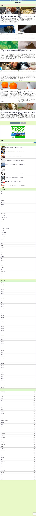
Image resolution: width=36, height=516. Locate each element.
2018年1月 (2, 378)
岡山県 (3, 267)
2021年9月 (2, 326)
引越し (2, 245)
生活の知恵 (2, 200)
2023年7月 (2, 291)
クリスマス (3, 236)
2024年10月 (3, 282)
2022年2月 (2, 319)
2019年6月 (2, 343)
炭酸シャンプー (3, 243)
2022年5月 (2, 313)
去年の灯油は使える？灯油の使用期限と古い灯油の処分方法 (13, 181)
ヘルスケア (18, 450)
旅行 (18, 431)
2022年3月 (2, 317)
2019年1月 (2, 352)
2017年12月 (3, 380)
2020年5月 (2, 328)
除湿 (1, 206)
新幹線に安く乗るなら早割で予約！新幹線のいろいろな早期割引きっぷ (14, 147)
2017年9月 (2, 387)
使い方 (22, 33)
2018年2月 (2, 376)
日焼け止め (2, 260)
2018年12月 (3, 354)
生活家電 (2, 204)
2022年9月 (2, 306)
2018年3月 (2, 374)
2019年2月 (2, 350)
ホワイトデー (4, 232)
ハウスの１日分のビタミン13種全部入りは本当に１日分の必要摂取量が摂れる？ (16, 185)
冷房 (1, 254)
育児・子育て (3, 202)
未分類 (2, 278)
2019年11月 (2, 339)
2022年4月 (2, 315)
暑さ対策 (2, 256)
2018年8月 (2, 363)
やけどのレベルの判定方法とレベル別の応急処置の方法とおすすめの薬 (14, 160)
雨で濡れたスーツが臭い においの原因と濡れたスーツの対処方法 (14, 177)
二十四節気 (18, 435)
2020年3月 (2, 330)
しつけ (2, 33)
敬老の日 (18, 413)
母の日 (3, 230)
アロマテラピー (3, 271)
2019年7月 (2, 341)
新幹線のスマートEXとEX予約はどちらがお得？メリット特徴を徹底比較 (15, 164)
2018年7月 (2, 365)
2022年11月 (2, 302)
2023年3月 (2, 295)
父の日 (3, 219)
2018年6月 (2, 367)
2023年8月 (2, 289)
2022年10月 (3, 304)
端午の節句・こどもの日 (5, 228)
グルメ (2, 191)
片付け (18, 409)
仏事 (1, 273)
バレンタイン (4, 234)
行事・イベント (3, 213)
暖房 (1, 193)
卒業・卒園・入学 (4, 217)
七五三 (18, 407)
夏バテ (2, 258)
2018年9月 (2, 361)
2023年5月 (2, 293)
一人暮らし (2, 247)
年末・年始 (3, 215)
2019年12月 (3, 337)
